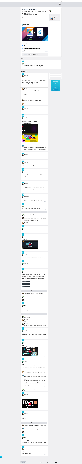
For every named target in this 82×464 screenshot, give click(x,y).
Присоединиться (55, 89)
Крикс (24, 88)
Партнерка (55, 462)
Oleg (24, 145)
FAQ (47, 462)
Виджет (46, 51)
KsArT (24, 99)
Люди (41, 462)
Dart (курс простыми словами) (25, 398)
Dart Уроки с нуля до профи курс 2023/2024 (32, 346)
